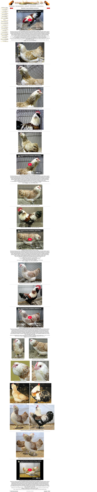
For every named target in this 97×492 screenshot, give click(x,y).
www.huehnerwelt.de (14, 491)
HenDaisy (25, 40)
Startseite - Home (47, 491)
